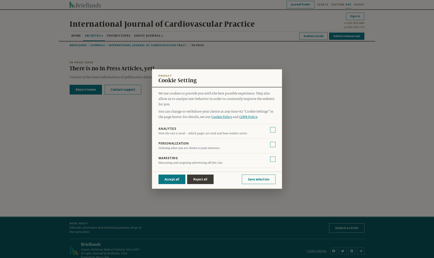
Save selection (258, 179)
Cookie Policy (221, 117)
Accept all (172, 179)
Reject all (200, 179)
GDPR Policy (248, 117)
